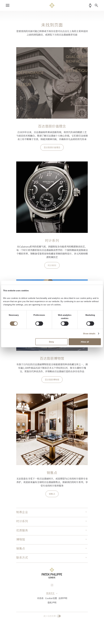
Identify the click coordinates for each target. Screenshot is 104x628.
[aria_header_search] (96, 5)
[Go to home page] (52, 5)
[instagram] (52, 585)
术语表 (40, 598)
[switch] (39, 323)
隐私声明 (52, 602)
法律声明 (62, 598)
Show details (89, 333)
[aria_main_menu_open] (7, 5)
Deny (51, 342)
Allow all (85, 342)
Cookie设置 (51, 598)
